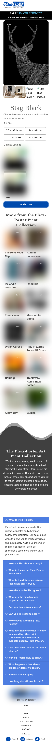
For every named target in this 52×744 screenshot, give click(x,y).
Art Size (8, 123)
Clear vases (12, 315)
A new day (11, 412)
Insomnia (32, 284)
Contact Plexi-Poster (26, 721)
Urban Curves (13, 346)
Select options (15, 239)
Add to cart (26, 204)
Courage (10, 378)
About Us (26, 717)
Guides (31, 412)
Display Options (12, 145)
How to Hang (26, 725)
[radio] (14, 130)
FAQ (26, 713)
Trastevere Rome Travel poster (34, 382)
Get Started (26, 729)
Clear (7, 198)
